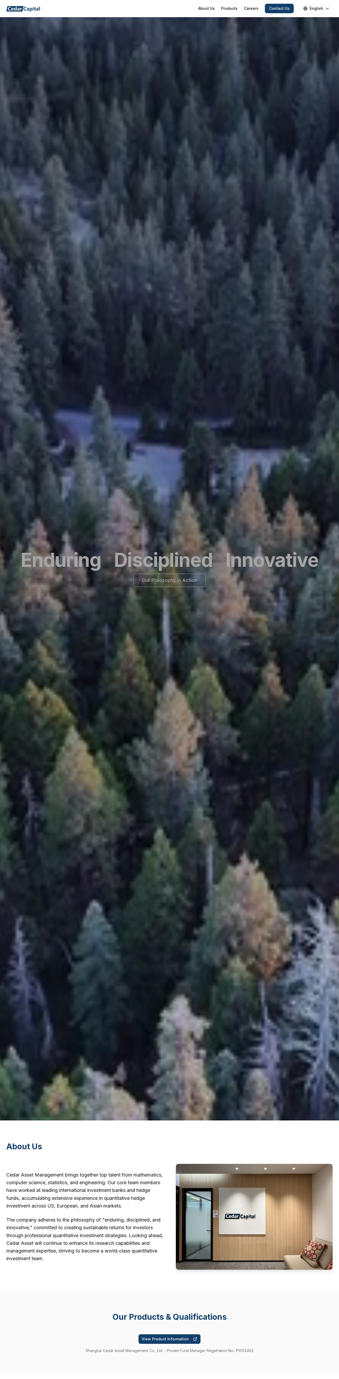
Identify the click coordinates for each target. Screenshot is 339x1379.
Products (229, 8)
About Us (206, 8)
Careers (251, 8)
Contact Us (279, 8)
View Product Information (165, 1339)
